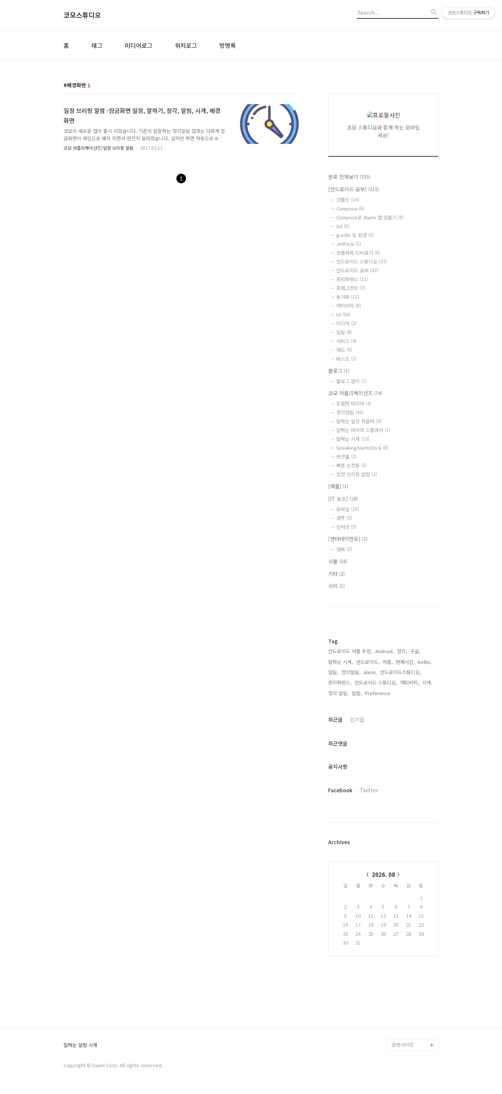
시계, (427, 682)
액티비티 (348, 305)
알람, (357, 693)
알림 (344, 332)
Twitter (369, 790)
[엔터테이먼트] (347, 538)
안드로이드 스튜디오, (376, 682)
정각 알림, (338, 693)
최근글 (335, 719)
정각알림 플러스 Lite (413, 1033)
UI (343, 314)
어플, (388, 661)
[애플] (338, 486)
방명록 (227, 45)
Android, (384, 651)
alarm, (370, 672)
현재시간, (405, 661)
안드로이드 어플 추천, (350, 651)
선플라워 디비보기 (358, 252)
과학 (344, 517)
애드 (344, 349)
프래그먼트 (350, 287)
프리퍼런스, (340, 682)
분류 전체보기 (349, 176)
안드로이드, (368, 661)
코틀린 (347, 199)
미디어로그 (139, 45)
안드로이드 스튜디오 (361, 261)
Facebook (340, 790)
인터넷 (346, 526)
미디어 (346, 323)
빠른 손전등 (351, 465)
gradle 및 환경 (355, 234)
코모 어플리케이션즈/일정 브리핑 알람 (98, 148)
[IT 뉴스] (343, 498)
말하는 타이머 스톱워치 (363, 429)
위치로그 (186, 45)
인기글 (357, 719)
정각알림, (351, 672)
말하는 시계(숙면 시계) (415, 1021)
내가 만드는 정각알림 (413, 1009)
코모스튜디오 (82, 15)
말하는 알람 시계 (80, 1045)
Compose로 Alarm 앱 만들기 (370, 217)
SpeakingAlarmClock (362, 447)
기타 (336, 573)
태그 (97, 45)
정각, (402, 651)
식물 (337, 561)
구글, (415, 651)
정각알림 (349, 412)
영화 (344, 549)
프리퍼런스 (352, 279)
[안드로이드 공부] (353, 189)
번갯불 (346, 456)
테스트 (346, 358)
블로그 (338, 370)
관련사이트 (403, 1044)
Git (342, 226)
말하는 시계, (340, 661)
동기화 (347, 296)
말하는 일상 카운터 (358, 421)
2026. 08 (383, 874)
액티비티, (409, 682)
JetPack (348, 243)
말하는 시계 (352, 438)
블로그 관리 (351, 381)
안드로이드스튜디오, (400, 672)
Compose (350, 208)
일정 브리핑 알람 (356, 474)
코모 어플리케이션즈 (355, 393)
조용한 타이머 (353, 403)
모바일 (347, 509)
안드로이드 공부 (357, 270)
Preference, (378, 693)
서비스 (346, 340)
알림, (333, 672)
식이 (336, 586)
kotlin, (424, 661)
